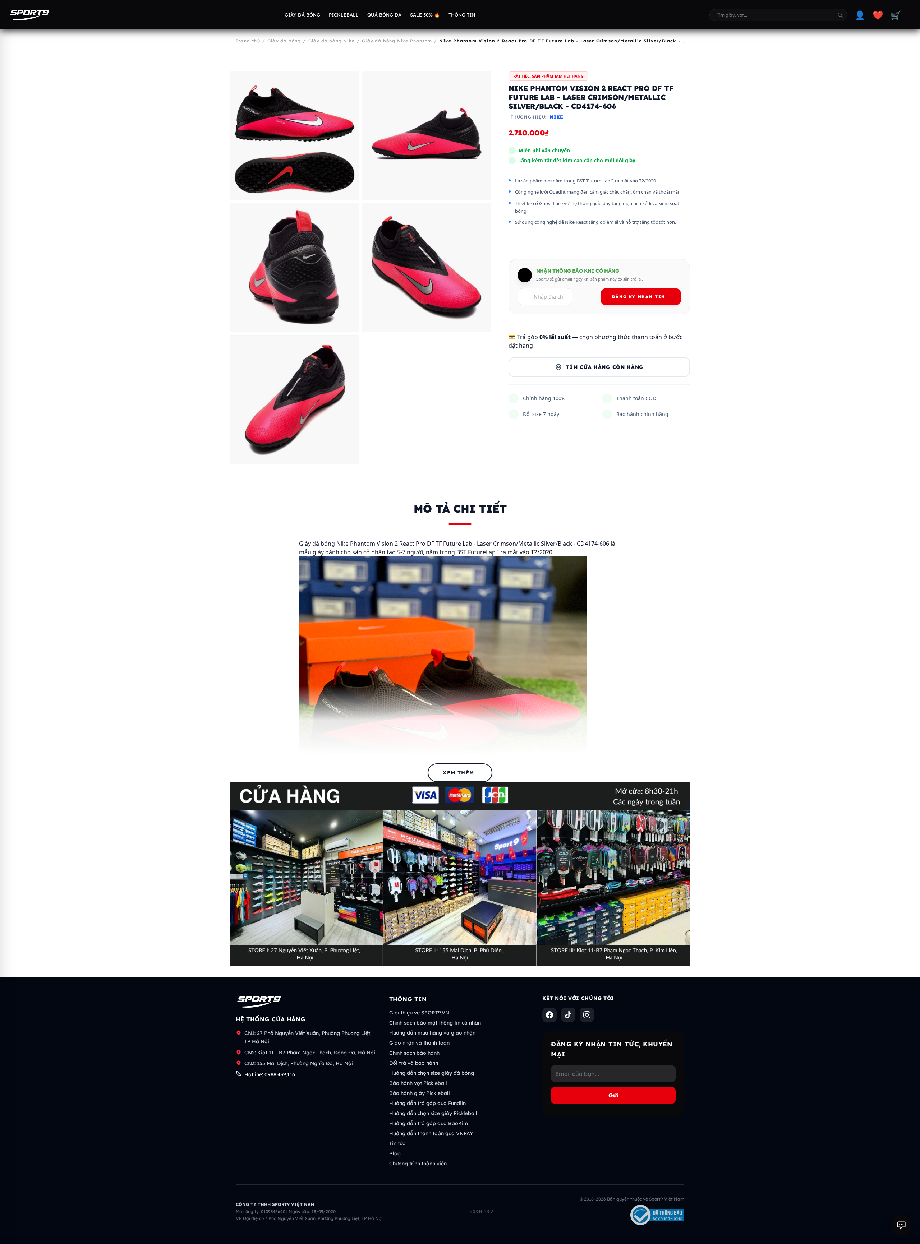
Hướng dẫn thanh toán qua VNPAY (431, 1133)
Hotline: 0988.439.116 (269, 1074)
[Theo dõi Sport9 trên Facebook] (549, 1015)
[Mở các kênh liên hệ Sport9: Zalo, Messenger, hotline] (901, 1225)
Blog (395, 1153)
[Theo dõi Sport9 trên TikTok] (568, 1015)
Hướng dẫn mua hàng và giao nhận (432, 1033)
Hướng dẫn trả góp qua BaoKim (428, 1123)
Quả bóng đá (384, 15)
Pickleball (344, 15)
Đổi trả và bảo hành (413, 1063)
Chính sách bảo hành (414, 1053)
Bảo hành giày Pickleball (419, 1093)
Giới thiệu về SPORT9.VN (419, 1012)
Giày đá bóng (302, 15)
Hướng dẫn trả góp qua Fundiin (427, 1103)
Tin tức (397, 1143)
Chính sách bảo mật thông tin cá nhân (435, 1022)
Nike (556, 117)
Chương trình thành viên (418, 1163)
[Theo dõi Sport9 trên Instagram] (587, 1015)
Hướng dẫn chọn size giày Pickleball (433, 1113)
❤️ (878, 15)
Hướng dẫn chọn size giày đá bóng (431, 1073)
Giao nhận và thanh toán (419, 1043)
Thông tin (461, 15)
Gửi (613, 1095)
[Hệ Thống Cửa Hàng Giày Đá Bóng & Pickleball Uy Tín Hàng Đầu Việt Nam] (29, 15)
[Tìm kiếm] (840, 15)
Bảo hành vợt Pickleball (418, 1083)
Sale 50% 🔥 (425, 15)
